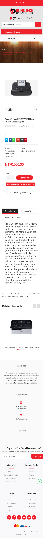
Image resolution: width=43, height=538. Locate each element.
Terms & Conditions (11, 482)
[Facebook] (14, 517)
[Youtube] (24, 517)
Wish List (32, 506)
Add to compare (27, 193)
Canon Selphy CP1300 (28, 294)
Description (10, 211)
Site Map (32, 478)
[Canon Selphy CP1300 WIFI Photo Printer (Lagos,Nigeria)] (21, 87)
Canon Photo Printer (13, 294)
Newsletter (32, 510)
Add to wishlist (14, 193)
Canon (23, 148)
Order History (32, 503)
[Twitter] (19, 517)
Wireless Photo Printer (20, 296)
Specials (11, 510)
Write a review (28, 126)
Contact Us (32, 472)
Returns (31, 475)
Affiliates (11, 506)
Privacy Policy (11, 478)
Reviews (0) (26, 211)
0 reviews (20, 126)
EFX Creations (17, 532)
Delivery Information (11, 475)
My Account (32, 500)
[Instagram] (9, 517)
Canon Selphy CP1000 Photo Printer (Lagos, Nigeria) (21, 347)
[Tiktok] (34, 517)
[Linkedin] (29, 517)
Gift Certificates (11, 503)
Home (4, 50)
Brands (11, 500)
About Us (11, 472)
